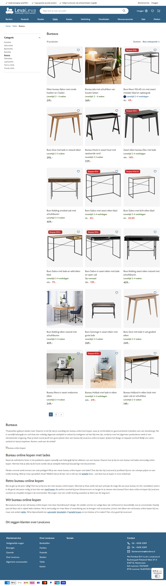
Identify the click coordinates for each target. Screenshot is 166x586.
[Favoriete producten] (152, 10)
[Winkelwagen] (158, 10)
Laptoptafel (8, 62)
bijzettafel (61, 512)
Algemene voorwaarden (16, 562)
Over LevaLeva (12, 557)
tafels (23, 512)
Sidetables (8, 58)
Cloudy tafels (9, 68)
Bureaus (7, 55)
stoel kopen (50, 489)
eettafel (85, 474)
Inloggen (154, 3)
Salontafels (8, 45)
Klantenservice (143, 3)
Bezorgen (10, 548)
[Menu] (161, 569)
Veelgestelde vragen (15, 543)
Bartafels (7, 52)
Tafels (14, 26)
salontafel (51, 512)
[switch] (157, 576)
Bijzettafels (8, 49)
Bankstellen (45, 543)
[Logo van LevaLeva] (21, 11)
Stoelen (43, 557)
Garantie (10, 552)
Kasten (43, 566)
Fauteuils (43, 552)
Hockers (43, 548)
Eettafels (7, 42)
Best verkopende (150, 41)
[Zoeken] (124, 10)
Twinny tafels (9, 65)
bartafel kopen (75, 512)
